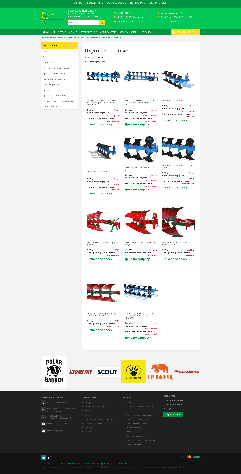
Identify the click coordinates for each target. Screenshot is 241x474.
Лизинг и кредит (108, 32)
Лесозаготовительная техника (57, 68)
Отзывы (88, 431)
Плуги (102, 38)
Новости (89, 415)
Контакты (146, 32)
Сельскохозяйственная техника (70, 38)
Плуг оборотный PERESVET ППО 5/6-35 (177, 166)
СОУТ (87, 411)
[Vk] (43, 457)
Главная (44, 38)
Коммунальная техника (54, 79)
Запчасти (73, 32)
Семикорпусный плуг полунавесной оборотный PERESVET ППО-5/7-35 (140, 315)
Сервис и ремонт (89, 32)
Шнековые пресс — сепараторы (58, 101)
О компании (48, 32)
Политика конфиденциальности (73, 463)
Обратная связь (173, 414)
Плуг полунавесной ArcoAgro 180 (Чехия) (103, 243)
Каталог (62, 32)
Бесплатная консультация (185, 32)
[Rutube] (49, 457)
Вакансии (89, 427)
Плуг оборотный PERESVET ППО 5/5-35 (140, 168)
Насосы (46, 90)
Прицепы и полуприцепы (54, 73)
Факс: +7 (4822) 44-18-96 (57, 424)
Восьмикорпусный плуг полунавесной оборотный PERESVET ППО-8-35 (102, 102)
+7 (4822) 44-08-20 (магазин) (129, 17)
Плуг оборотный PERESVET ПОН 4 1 (103, 172)
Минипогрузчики (51, 84)
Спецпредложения (51, 106)
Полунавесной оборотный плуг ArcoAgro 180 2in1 (102, 314)
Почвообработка (92, 38)
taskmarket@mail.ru (125, 21)
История (88, 402)
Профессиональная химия (55, 95)
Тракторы (47, 51)
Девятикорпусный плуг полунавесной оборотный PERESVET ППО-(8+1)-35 (139, 102)
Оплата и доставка (129, 32)
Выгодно (168, 408)
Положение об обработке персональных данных (107, 463)
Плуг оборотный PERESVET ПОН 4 (178, 100)
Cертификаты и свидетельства (99, 419)
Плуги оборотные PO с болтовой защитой (141, 243)
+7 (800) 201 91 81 (125, 13)
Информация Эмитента (95, 406)
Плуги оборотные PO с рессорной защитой (177, 243)
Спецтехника (49, 62)
